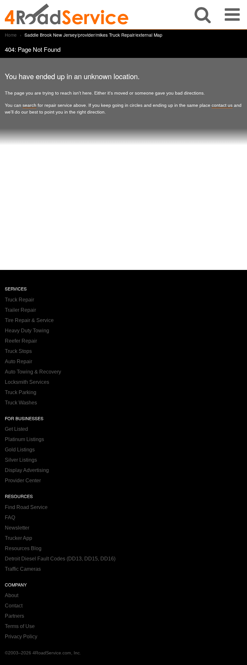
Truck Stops (18, 351)
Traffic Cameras (23, 569)
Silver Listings (21, 460)
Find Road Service (26, 507)
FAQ (10, 517)
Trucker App (18, 538)
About (11, 595)
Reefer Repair (21, 341)
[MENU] (232, 14)
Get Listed (16, 429)
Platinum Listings (24, 439)
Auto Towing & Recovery (33, 371)
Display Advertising (27, 470)
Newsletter (17, 528)
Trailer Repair (20, 310)
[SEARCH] (202, 14)
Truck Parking (20, 392)
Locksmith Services (27, 382)
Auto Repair (18, 361)
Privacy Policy (21, 636)
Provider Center (23, 480)
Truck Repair (19, 299)
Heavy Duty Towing (27, 330)
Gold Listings (20, 449)
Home (11, 35)
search (29, 105)
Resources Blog (23, 548)
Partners (14, 616)
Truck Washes (21, 402)
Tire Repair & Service (29, 320)
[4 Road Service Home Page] (66, 15)
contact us (222, 105)
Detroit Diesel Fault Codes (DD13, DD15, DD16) (60, 558)
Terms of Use (20, 626)
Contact (14, 605)
